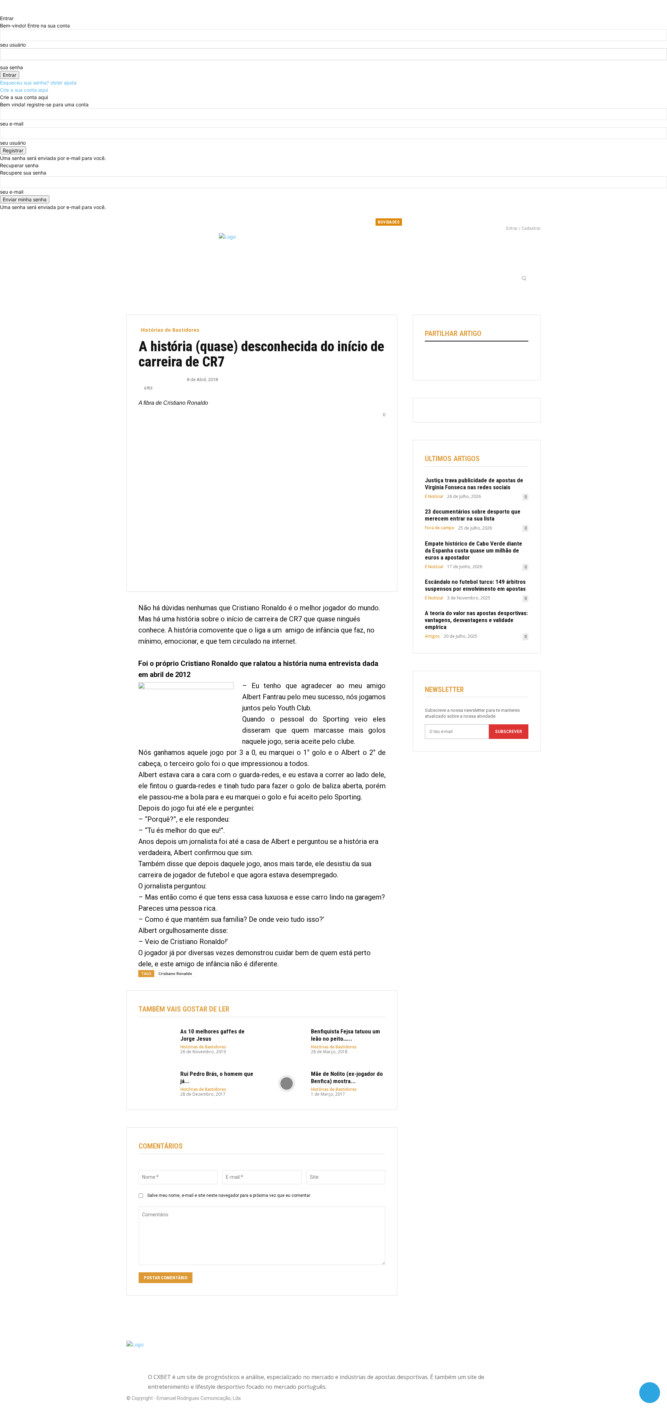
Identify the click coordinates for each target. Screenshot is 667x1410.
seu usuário (13, 45)
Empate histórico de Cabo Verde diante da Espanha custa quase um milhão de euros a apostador (473, 550)
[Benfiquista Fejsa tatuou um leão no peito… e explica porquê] (286, 1041)
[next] (461, 222)
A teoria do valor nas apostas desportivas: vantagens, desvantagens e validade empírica (476, 620)
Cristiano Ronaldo (175, 973)
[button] (524, 278)
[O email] (480, 358)
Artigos (432, 636)
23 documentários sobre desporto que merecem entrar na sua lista (472, 515)
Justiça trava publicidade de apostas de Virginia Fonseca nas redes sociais (474, 484)
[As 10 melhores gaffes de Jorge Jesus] (156, 1041)
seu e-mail (11, 124)
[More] (528, 358)
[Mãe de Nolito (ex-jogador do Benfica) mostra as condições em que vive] (286, 1083)
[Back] (2, 11)
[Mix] (496, 358)
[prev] (457, 222)
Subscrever (508, 731)
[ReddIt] (464, 358)
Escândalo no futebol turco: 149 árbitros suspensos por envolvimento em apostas (475, 585)
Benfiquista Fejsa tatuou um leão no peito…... (345, 1035)
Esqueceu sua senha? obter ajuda (38, 83)
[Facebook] (499, 219)
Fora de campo (439, 528)
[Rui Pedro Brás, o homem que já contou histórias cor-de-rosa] (156, 1083)
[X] (522, 219)
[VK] (512, 358)
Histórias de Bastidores (170, 330)
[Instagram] (510, 219)
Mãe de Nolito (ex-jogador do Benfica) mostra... (347, 1077)
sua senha (11, 67)
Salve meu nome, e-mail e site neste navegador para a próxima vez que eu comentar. (229, 1195)
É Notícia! (434, 496)
